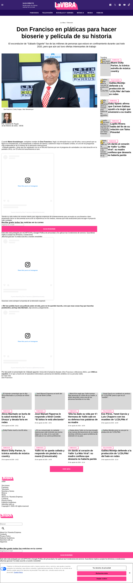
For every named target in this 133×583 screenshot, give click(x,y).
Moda (90, 13)
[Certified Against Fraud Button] (9, 508)
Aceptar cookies (102, 578)
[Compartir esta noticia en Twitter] (14, 128)
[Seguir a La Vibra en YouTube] (124, 5)
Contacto (5, 499)
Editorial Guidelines (9, 502)
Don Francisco (7, 377)
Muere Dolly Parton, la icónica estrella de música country (15, 453)
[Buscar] (3, 528)
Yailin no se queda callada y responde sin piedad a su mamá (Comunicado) (49, 453)
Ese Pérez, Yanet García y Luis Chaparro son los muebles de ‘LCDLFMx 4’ (115, 417)
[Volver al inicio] (6, 515)
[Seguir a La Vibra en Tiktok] (129, 5)
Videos (99, 13)
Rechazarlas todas (102, 573)
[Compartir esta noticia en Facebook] (9, 128)
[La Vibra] (66, 6)
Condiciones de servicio (77, 233)
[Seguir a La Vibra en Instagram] (119, 5)
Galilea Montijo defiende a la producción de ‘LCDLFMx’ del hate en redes (119, 88)
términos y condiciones (24, 235)
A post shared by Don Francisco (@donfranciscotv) (27, 212)
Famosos (34, 13)
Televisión (47, 13)
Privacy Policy (7, 500)
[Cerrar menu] (2, 520)
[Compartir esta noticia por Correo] (19, 128)
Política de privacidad (47, 233)
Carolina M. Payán (12, 124)
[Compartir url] (4, 138)
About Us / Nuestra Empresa (12, 497)
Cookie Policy (18, 572)
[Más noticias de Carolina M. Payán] (7, 114)
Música (80, 13)
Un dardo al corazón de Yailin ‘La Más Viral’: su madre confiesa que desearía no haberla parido (119, 149)
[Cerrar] (129, 573)
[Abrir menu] (2, 5)
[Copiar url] (6, 133)
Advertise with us (8, 504)
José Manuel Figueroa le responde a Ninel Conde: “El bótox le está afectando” (50, 417)
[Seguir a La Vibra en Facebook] (110, 5)
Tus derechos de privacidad (102, 568)
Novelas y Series (64, 13)
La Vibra (62, 22)
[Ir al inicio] (66, 479)
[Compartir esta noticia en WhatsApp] (4, 128)
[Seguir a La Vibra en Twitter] (115, 5)
